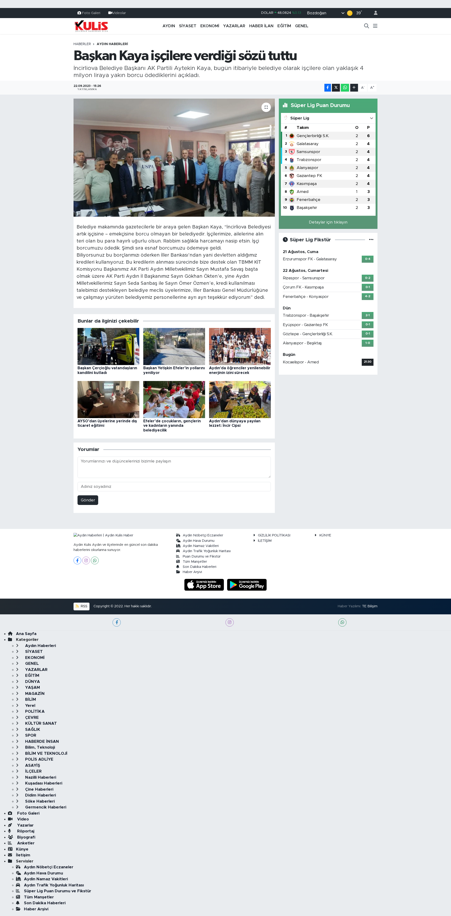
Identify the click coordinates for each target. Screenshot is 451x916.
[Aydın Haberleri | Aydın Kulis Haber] (91, 26)
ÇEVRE (31, 718)
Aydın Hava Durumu (198, 541)
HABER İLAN (261, 26)
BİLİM (30, 699)
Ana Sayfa (26, 634)
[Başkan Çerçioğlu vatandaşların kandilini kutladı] (108, 346)
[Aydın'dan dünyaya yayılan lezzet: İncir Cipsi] (240, 399)
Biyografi (25, 837)
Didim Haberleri (40, 795)
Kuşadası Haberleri (43, 783)
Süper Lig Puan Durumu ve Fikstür (57, 891)
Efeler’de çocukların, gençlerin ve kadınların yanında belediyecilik (172, 425)
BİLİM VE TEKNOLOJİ (45, 753)
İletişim (23, 855)
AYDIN (169, 26)
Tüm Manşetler (195, 561)
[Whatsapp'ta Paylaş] (345, 88)
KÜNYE (325, 535)
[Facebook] (77, 560)
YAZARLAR (234, 26)
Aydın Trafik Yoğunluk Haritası (207, 551)
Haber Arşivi (192, 572)
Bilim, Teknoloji (39, 747)
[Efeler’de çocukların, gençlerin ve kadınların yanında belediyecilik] (174, 399)
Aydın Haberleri (112, 44)
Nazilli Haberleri (40, 777)
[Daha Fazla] (354, 88)
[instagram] (230, 622)
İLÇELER (33, 771)
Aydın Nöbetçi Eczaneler (203, 535)
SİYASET (187, 26)
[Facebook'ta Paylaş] (327, 88)
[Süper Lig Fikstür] (371, 240)
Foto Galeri (91, 13)
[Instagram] (86, 560)
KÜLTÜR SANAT (40, 723)
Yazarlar (25, 825)
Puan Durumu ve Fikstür (202, 556)
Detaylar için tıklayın (328, 222)
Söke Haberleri (39, 801)
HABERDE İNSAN (41, 741)
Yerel (29, 706)
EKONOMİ (209, 26)
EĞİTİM (284, 26)
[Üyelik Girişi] (373, 13)
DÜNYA (32, 682)
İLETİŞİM (265, 541)
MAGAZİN (34, 694)
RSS (83, 606)
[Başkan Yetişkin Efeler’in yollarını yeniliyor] (174, 346)
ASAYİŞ (32, 765)
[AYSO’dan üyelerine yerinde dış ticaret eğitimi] (108, 399)
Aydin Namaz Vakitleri (201, 546)
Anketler (25, 843)
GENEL (301, 26)
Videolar (119, 13)
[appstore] (204, 584)
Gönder (88, 500)
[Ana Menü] (375, 26)
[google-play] (247, 584)
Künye (22, 849)
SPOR (30, 735)
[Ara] (366, 26)
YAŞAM (32, 687)
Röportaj (25, 831)
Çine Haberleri (38, 789)
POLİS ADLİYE (38, 759)
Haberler (82, 44)
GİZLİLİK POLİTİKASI (274, 535)
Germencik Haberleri (45, 807)
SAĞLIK (32, 729)
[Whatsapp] (95, 560)
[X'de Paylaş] (336, 88)
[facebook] (117, 622)
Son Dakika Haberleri (199, 567)
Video (22, 819)
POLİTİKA (34, 711)
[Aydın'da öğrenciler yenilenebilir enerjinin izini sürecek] (240, 346)
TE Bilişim (369, 606)
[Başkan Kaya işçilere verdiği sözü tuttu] (174, 157)
